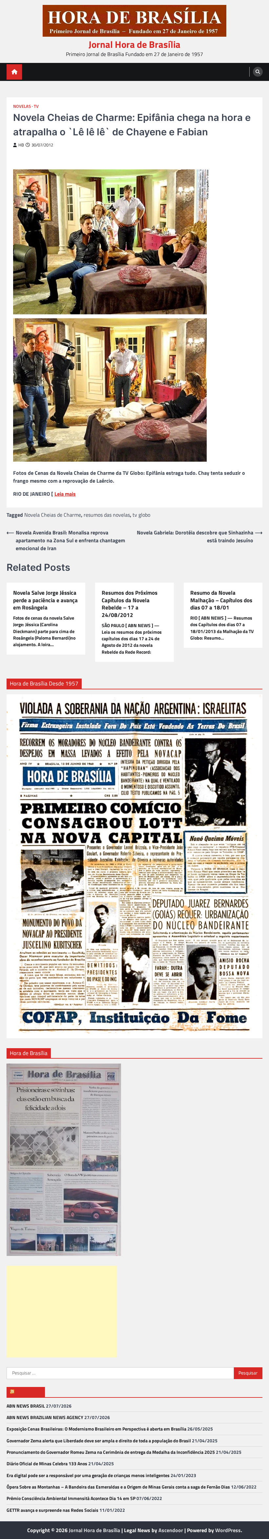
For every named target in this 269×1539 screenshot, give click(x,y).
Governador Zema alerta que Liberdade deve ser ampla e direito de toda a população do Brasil (99, 1440)
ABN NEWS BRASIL (26, 1406)
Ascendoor (170, 1530)
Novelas (22, 106)
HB (21, 145)
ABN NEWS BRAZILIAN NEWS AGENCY (45, 1417)
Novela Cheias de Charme (52, 515)
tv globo (141, 515)
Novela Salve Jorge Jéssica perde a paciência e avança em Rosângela (45, 600)
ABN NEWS (29, 1391)
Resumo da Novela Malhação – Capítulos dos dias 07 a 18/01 (221, 600)
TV (36, 106)
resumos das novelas (107, 515)
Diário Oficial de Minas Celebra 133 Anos (47, 1463)
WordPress (228, 1530)
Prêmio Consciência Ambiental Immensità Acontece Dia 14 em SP (71, 1498)
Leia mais (65, 494)
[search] (258, 72)
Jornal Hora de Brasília (134, 44)
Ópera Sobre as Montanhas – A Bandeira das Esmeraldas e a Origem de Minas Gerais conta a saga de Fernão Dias (118, 1487)
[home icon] (14, 72)
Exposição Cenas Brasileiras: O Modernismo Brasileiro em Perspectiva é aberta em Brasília (96, 1429)
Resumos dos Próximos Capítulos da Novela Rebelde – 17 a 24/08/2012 (129, 604)
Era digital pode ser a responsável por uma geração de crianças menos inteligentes (88, 1475)
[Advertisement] (62, 1311)
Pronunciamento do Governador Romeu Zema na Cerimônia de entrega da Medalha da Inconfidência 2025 (111, 1452)
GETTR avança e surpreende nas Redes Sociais (52, 1510)
